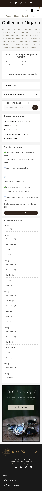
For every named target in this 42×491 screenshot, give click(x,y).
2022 (7, 328)
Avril (9, 285)
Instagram (31, 3)
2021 (7, 364)
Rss (21, 467)
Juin (8, 254)
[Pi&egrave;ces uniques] (21, 413)
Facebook (11, 3)
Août (9, 229)
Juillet (9, 249)
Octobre (10, 275)
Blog (21, 3)
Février (10, 322)
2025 (7, 235)
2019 (7, 374)
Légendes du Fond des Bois (14, 181)
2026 (7, 225)
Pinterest (26, 3)
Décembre (11, 239)
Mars (9, 358)
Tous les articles (21, 213)
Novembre (11, 244)
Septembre (11, 306)
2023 (7, 292)
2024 (7, 261)
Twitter (16, 3)
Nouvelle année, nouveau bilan (15, 172)
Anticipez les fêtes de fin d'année (16, 191)
